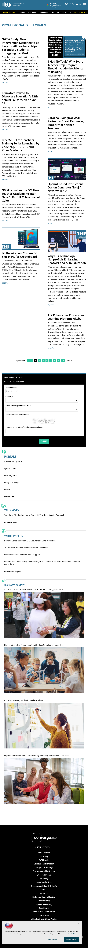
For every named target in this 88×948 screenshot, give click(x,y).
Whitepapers (13, 536)
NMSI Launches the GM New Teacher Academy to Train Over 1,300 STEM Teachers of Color (21, 195)
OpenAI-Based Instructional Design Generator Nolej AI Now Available (66, 187)
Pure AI (44, 889)
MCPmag (44, 878)
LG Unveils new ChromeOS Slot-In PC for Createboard (19, 255)
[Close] (78, 923)
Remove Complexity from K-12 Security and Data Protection (30, 540)
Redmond (44, 893)
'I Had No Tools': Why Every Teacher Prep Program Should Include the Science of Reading (65, 66)
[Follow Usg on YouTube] (77, 4)
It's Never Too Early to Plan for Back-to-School (23, 700)
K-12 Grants (32, 12)
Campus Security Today (44, 863)
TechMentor (44, 908)
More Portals (9, 496)
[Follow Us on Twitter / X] (73, 4)
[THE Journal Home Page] (14, 4)
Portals (10, 456)
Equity (64, 12)
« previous (20, 360)
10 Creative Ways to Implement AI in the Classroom (26, 547)
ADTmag (44, 856)
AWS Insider (44, 860)
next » (69, 360)
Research (44, 12)
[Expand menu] (85, 4)
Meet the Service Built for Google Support (22, 554)
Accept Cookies (71, 939)
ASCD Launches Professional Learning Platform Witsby (66, 316)
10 (63, 360)
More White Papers (12, 571)
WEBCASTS (11, 510)
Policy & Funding (11, 482)
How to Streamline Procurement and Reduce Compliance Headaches (33, 645)
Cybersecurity (10, 468)
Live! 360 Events (44, 874)
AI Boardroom (44, 852)
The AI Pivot (44, 915)
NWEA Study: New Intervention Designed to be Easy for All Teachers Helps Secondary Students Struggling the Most (20, 46)
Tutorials (21, 12)
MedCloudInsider (44, 882)
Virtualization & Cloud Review (44, 919)
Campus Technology (44, 867)
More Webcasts (11, 522)
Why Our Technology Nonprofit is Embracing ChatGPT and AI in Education (67, 259)
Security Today (44, 900)
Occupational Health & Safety (44, 886)
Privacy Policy (24, 414)
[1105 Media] (44, 847)
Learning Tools (10, 475)
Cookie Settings (52, 939)
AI (58, 12)
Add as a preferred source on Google (55, 5)
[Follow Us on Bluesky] (66, 4)
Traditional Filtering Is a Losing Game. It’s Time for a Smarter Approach (34, 515)
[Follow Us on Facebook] (70, 4)
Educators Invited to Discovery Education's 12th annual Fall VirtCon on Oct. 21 (20, 98)
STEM (52, 12)
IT (70, 12)
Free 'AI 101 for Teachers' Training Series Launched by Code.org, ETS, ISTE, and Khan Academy (20, 145)
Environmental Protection (44, 871)
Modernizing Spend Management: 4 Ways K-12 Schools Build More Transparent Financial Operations (42, 562)
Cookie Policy (72, 934)
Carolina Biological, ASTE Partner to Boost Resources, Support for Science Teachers (66, 123)
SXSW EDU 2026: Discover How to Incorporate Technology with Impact (34, 589)
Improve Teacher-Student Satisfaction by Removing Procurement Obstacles (36, 755)
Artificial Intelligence (13, 461)
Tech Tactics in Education (44, 911)
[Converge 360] (44, 838)
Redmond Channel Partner (44, 897)
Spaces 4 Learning (44, 904)
